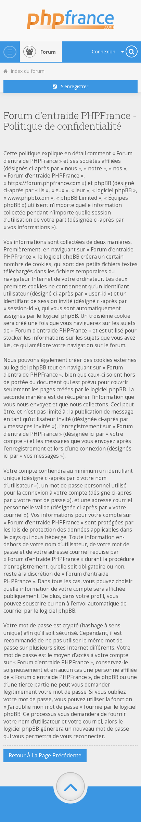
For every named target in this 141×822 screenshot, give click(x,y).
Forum (48, 52)
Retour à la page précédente (45, 755)
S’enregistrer (72, 86)
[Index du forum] (70, 17)
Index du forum (26, 71)
